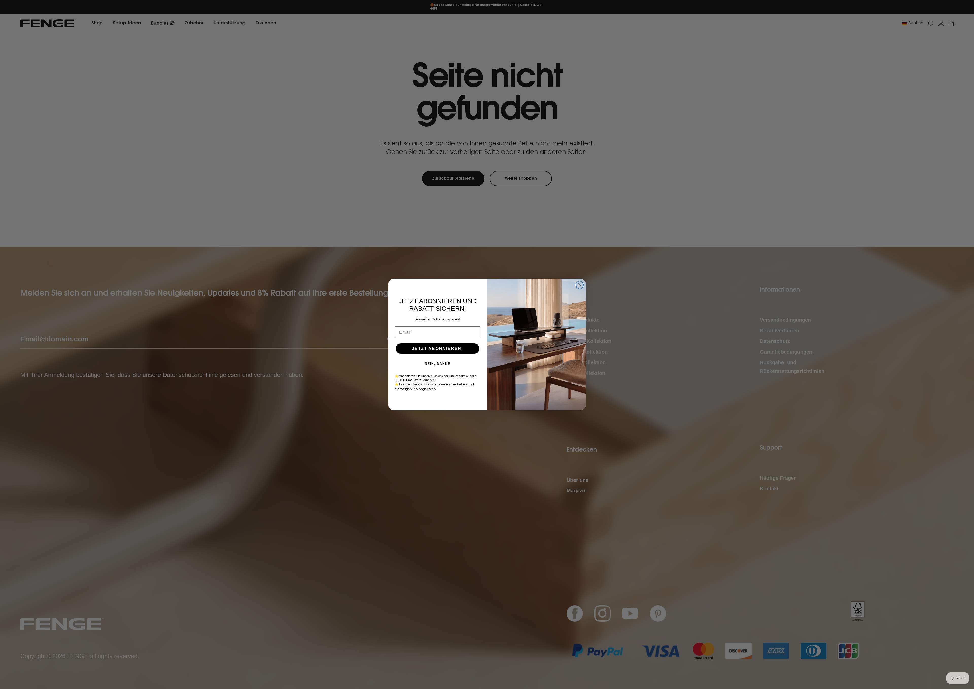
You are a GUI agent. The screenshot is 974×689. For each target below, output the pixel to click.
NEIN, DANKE (437, 364)
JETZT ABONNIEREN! (437, 348)
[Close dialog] (579, 285)
